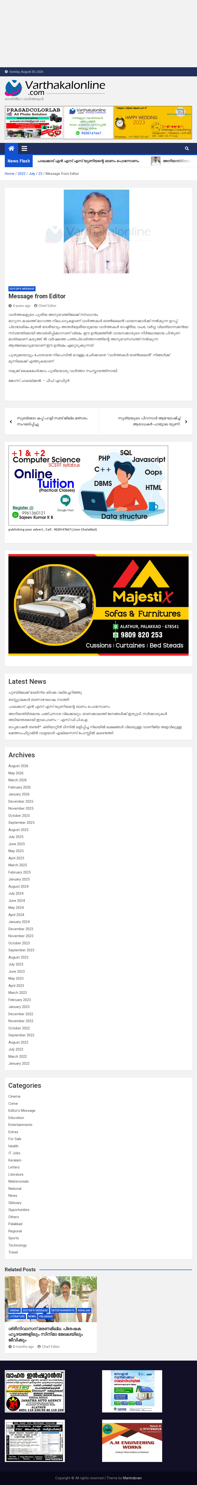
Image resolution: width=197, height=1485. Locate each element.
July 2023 (15, 964)
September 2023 (21, 950)
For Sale (14, 1139)
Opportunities (19, 1210)
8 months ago (23, 1347)
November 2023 (20, 936)
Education (16, 1118)
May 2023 (16, 978)
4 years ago (22, 306)
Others (13, 1217)
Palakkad (15, 1224)
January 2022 (19, 1063)
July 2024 (15, 893)
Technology (17, 1245)
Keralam (14, 1160)
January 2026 (19, 794)
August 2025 (18, 830)
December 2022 (20, 1014)
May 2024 (16, 907)
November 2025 (20, 808)
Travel (13, 1252)
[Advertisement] (98, 33)
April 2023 (16, 986)
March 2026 (17, 780)
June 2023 (16, 971)
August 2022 (18, 1042)
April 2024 (16, 915)
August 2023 (18, 957)
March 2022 (17, 1056)
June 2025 (16, 844)
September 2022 (21, 1035)
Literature (16, 1174)
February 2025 (19, 872)
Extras (13, 1132)
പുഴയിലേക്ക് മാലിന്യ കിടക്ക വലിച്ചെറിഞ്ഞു (45, 692)
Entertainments (20, 1125)
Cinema (14, 1096)
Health (13, 1146)
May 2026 (16, 773)
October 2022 (19, 1028)
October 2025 (19, 815)
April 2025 (16, 858)
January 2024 (19, 922)
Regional (15, 1231)
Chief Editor (47, 306)
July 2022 (15, 1049)
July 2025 (15, 837)
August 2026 (18, 766)
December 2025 (20, 801)
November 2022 (20, 1021)
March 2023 (17, 992)
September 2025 (21, 822)
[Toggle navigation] (24, 148)
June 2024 (16, 900)
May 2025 (16, 851)
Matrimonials (18, 1181)
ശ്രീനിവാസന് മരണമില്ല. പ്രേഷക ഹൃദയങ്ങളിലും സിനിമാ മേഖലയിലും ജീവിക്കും (45, 1334)
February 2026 (19, 787)
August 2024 (18, 886)
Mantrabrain (132, 1478)
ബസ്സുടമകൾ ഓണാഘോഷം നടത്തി (38, 699)
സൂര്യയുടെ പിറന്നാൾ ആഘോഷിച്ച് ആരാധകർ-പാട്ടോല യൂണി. (149, 421)
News (12, 1195)
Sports (13, 1238)
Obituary (14, 1203)
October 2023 (19, 943)
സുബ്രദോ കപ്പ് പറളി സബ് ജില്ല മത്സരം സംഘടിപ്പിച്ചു (52, 421)
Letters (14, 1167)
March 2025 (17, 865)
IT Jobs (14, 1153)
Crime (13, 1103)
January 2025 (19, 879)
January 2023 (19, 1007)
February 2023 (19, 1000)
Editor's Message (22, 288)
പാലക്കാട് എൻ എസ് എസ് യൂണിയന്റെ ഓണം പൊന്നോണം (59, 706)
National (14, 1188)
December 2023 (20, 929)
